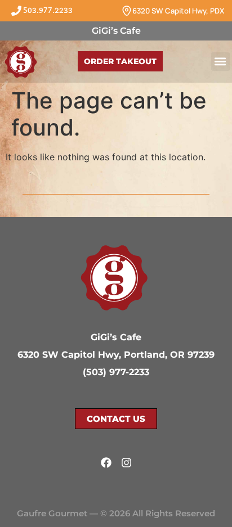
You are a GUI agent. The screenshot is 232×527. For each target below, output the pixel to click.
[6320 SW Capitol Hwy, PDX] (127, 11)
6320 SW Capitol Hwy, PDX (178, 11)
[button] (220, 61)
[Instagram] (126, 462)
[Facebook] (106, 462)
